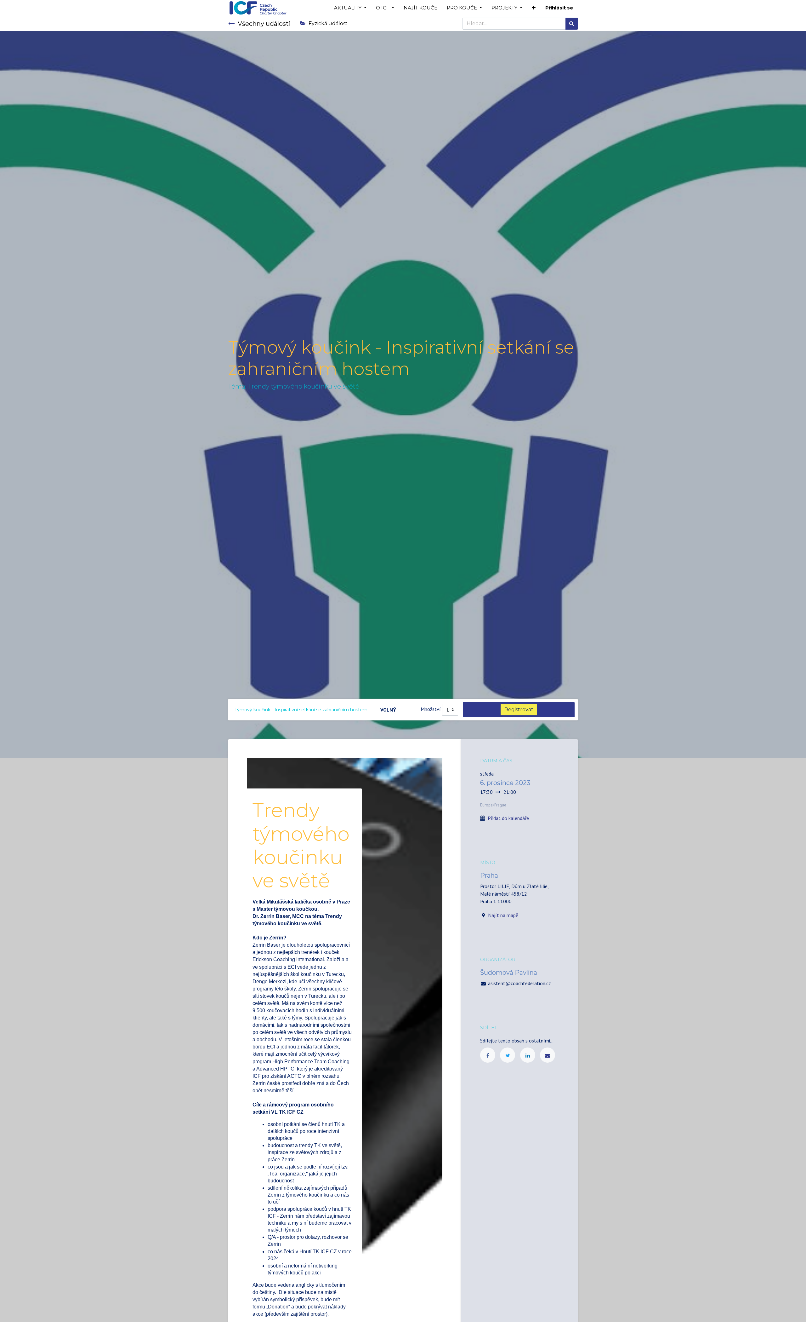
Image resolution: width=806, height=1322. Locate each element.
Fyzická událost (328, 23)
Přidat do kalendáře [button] (508, 818)
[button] (533, 8)
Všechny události (264, 23)
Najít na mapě (503, 915)
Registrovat (518, 710)
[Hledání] (571, 24)
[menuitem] (420, 8)
